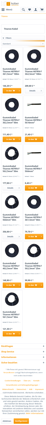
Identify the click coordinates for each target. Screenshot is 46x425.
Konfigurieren (21, 421)
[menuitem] (7, 9)
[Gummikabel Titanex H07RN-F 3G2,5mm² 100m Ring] (34, 56)
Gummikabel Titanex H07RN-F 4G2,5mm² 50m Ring (11, 266)
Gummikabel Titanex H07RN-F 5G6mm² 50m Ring (11, 217)
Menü (9, 9)
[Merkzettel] (29, 9)
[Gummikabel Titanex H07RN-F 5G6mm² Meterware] (34, 153)
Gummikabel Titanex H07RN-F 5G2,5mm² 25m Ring (33, 266)
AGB (30, 389)
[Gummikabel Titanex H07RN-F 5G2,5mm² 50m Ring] (12, 153)
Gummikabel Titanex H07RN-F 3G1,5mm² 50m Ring (33, 217)
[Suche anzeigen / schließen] (23, 9)
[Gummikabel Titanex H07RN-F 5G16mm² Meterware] (34, 104)
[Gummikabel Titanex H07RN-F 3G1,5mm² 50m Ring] (34, 202)
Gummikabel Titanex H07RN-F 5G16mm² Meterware (33, 120)
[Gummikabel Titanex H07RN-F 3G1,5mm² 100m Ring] (12, 56)
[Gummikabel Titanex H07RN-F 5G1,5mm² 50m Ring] (12, 299)
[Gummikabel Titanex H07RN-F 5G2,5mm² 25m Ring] (34, 250)
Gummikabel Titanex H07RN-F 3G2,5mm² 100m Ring (33, 71)
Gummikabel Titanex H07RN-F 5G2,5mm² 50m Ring (11, 169)
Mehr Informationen (34, 413)
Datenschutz (21, 389)
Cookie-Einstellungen (13, 380)
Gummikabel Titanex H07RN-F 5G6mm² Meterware (33, 169)
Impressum (39, 389)
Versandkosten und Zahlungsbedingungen (22, 385)
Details (32, 90)
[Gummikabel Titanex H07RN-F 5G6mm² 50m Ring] (12, 202)
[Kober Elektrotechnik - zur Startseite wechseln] (10, 3)
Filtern (8, 38)
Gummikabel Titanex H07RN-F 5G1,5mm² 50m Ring (11, 314)
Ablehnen (7, 421)
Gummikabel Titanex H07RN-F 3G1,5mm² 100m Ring (11, 71)
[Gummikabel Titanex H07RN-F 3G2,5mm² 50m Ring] (12, 104)
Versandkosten (9, 372)
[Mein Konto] (35, 9)
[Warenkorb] (41, 9)
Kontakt (36, 380)
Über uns (27, 380)
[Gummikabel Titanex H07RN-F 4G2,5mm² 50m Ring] (12, 250)
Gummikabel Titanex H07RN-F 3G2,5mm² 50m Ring (11, 120)
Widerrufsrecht (8, 389)
